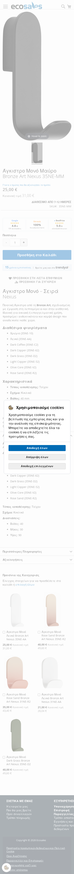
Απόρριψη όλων (37, 457)
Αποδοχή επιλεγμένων (37, 466)
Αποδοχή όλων (37, 448)
